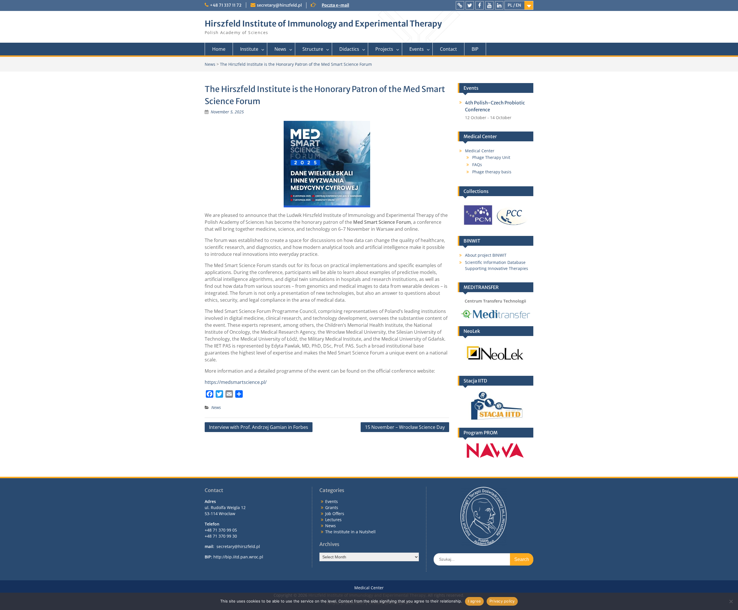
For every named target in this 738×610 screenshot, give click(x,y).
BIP (475, 49)
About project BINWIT (486, 255)
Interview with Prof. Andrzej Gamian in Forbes (258, 427)
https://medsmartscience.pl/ (236, 382)
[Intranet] (460, 5)
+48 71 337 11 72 (226, 5)
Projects (384, 49)
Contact (448, 49)
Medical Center (479, 150)
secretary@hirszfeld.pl (279, 5)
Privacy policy (502, 601)
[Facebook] (479, 5)
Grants (331, 507)
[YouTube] (489, 5)
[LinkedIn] (499, 5)
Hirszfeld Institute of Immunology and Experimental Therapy (323, 23)
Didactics (349, 49)
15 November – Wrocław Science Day (405, 427)
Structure (312, 49)
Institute (249, 49)
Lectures (333, 519)
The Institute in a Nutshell (350, 531)
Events (416, 49)
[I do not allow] (731, 601)
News (280, 49)
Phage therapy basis (491, 171)
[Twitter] (470, 5)
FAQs (477, 164)
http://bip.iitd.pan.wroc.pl (238, 557)
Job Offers (334, 513)
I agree (474, 601)
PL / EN (514, 5)
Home (218, 49)
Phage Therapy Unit (491, 157)
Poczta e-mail (335, 5)
